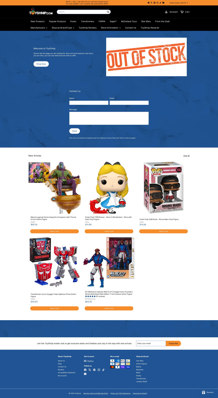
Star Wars (146, 21)
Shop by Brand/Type (62, 28)
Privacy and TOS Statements (120, 393)
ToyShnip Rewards (150, 28)
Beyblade (139, 370)
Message (73, 109)
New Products (38, 21)
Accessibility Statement (66, 373)
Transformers (87, 21)
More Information (110, 28)
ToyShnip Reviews (88, 28)
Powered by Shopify (140, 393)
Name (71, 98)
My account (62, 376)
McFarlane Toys (129, 21)
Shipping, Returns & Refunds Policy (95, 393)
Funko (73, 21)
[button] (90, 296)
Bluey (138, 373)
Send (74, 131)
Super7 (113, 21)
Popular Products (57, 21)
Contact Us (130, 28)
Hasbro (33, 222)
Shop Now (41, 64)
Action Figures (141, 364)
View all (186, 156)
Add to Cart (54, 231)
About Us (61, 361)
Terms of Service (125, 138)
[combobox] (84, 12)
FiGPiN (102, 21)
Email (112, 98)
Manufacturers (38, 28)
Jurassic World (141, 381)
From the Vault (162, 21)
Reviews (61, 370)
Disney (138, 376)
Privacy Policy (111, 138)
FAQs (60, 364)
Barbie (138, 367)
